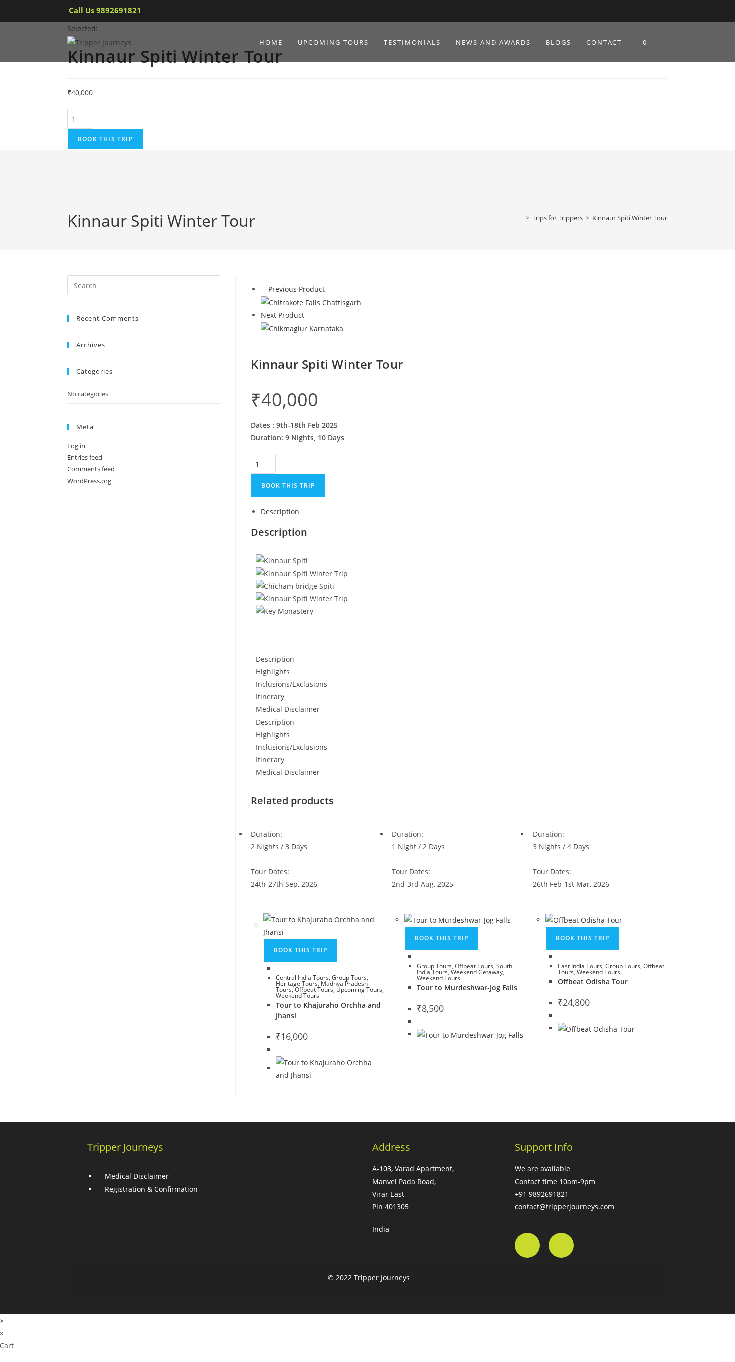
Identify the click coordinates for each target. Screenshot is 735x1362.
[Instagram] (561, 1245)
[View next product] (309, 315)
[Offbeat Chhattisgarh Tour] (311, 301)
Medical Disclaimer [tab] (288, 709)
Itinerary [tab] (270, 697)
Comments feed (91, 469)
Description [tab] (280, 511)
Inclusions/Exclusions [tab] (292, 684)
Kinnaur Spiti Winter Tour (630, 218)
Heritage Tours (297, 984)
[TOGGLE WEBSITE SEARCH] (665, 42)
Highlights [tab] (273, 671)
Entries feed (85, 457)
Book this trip (105, 139)
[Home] (520, 218)
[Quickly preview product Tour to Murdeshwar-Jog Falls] (419, 957)
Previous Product (296, 289)
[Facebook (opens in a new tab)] (625, 13)
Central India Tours (302, 978)
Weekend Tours (298, 996)
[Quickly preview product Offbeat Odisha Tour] (561, 957)
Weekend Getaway (477, 972)
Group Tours (349, 978)
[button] (459, 624)
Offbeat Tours (314, 990)
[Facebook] (527, 1245)
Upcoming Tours (359, 990)
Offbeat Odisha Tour (593, 981)
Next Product (282, 315)
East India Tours (580, 966)
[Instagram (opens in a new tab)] (643, 13)
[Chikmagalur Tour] (302, 327)
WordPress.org (90, 481)
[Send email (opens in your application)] (659, 13)
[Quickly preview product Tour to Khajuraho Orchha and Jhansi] (279, 969)
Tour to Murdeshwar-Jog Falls (467, 987)
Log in (77, 446)
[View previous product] (263, 289)
